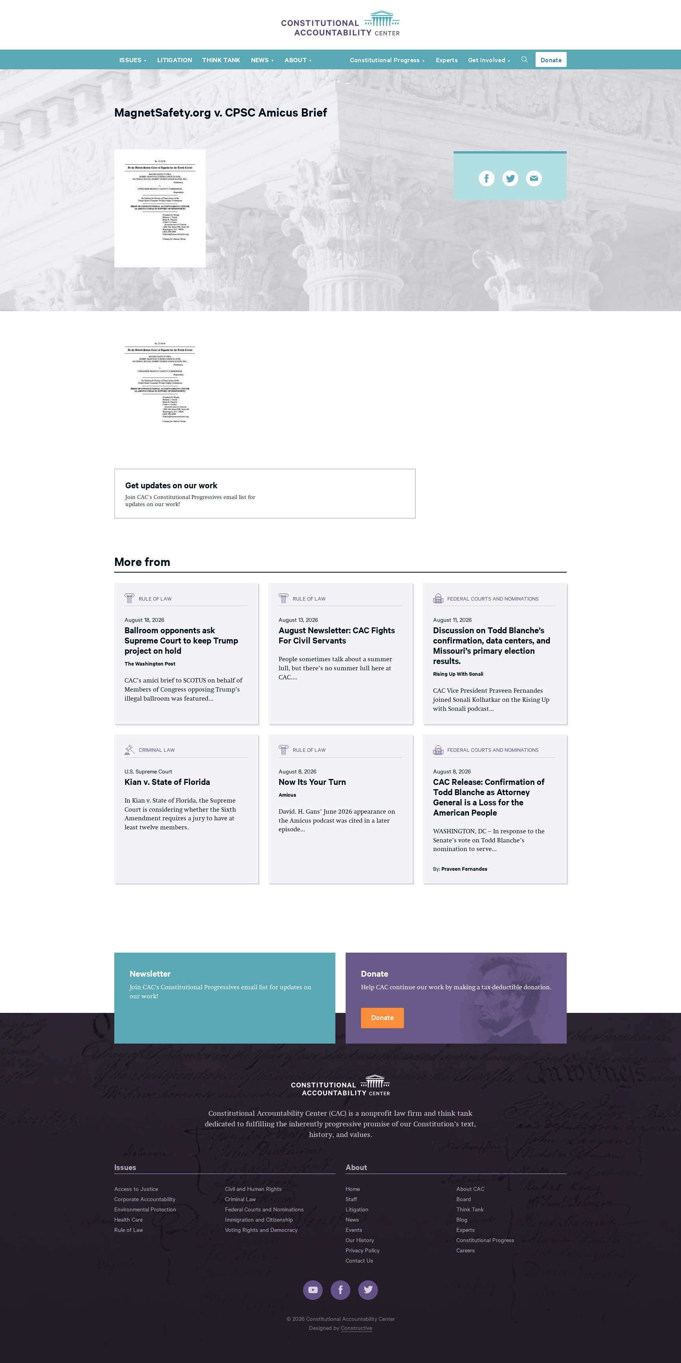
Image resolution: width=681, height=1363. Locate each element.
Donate (551, 59)
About (296, 59)
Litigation (174, 59)
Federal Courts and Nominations (264, 1209)
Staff (351, 1199)
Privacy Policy (363, 1250)
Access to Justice (136, 1188)
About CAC (470, 1188)
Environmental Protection (145, 1209)
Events (354, 1229)
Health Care (128, 1219)
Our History (360, 1240)
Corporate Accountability (144, 1199)
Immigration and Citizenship (259, 1219)
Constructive (356, 1327)
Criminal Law (240, 1199)
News (260, 59)
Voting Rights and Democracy (261, 1229)
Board (463, 1199)
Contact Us (359, 1260)
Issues (130, 59)
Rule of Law (128, 1229)
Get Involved (486, 59)
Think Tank (221, 59)
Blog (461, 1219)
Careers (465, 1250)
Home (353, 1188)
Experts (447, 59)
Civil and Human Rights (253, 1188)
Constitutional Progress (385, 59)
